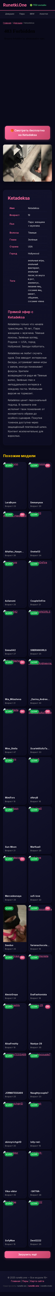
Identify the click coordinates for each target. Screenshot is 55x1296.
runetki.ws (21, 1286)
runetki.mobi (46, 1286)
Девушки (9, 14)
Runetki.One (15, 5)
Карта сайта (37, 1281)
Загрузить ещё (27, 1254)
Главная (7, 23)
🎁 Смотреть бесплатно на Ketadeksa (27, 133)
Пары (22, 14)
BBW (32, 14)
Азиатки (44, 14)
